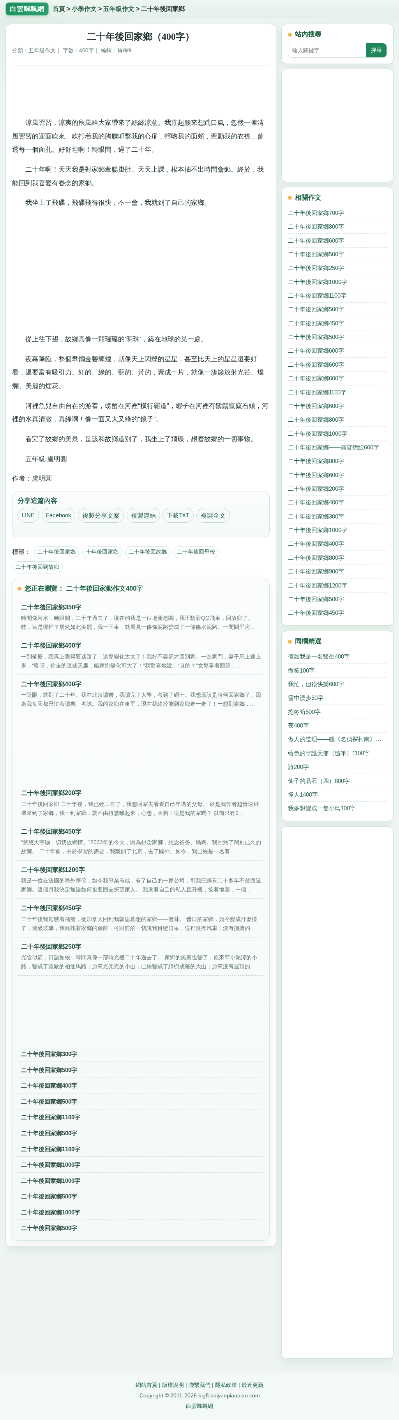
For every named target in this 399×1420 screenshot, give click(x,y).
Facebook (58, 515)
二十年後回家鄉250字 (316, 267)
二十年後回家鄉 (56, 551)
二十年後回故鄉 (148, 551)
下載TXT (178, 515)
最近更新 (252, 1385)
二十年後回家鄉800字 (316, 226)
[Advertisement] (141, 90)
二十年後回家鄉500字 (49, 1070)
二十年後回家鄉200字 (316, 488)
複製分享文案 (101, 515)
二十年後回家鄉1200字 (317, 585)
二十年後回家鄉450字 (316, 323)
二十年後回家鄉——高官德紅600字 (333, 447)
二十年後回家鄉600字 (316, 240)
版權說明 (173, 1385)
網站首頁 (146, 1385)
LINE (28, 515)
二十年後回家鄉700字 (316, 212)
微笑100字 (301, 670)
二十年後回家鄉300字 (49, 1054)
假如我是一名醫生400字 (319, 656)
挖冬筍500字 (304, 711)
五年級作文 (118, 8)
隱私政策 (226, 1385)
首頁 (59, 8)
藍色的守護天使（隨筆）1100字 (329, 753)
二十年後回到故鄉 (37, 567)
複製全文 (213, 515)
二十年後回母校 (196, 551)
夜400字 (298, 725)
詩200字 (298, 766)
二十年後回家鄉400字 (49, 1085)
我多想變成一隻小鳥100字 (322, 808)
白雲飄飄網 (199, 1406)
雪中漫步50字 (305, 697)
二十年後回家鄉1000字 (50, 1164)
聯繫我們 (199, 1385)
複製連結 (143, 515)
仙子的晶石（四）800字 (319, 780)
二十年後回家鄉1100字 (50, 1117)
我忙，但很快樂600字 (316, 684)
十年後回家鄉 (102, 551)
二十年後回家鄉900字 (316, 571)
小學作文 (84, 8)
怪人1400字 (303, 794)
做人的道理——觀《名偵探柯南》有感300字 (337, 739)
